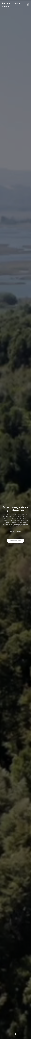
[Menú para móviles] (27, 4)
